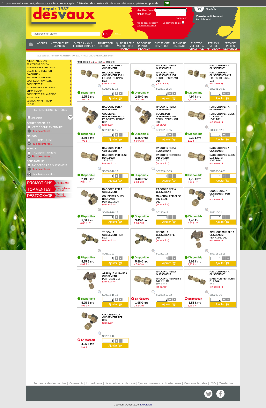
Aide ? (118, 33)
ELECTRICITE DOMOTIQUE (162, 44)
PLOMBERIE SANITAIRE (179, 44)
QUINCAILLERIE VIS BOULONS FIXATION (125, 45)
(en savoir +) (108, 83)
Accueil (54, 55)
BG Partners (145, 404)
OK (167, 3)
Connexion (181, 18)
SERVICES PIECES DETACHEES (230, 45)
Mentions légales (195, 383)
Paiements (76, 383)
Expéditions (94, 383)
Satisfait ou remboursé (120, 383)
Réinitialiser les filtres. (44, 174)
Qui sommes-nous (150, 383)
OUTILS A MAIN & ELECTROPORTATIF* (83, 44)
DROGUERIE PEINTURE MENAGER (144, 45)
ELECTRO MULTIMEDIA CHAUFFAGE (196, 45)
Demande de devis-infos (49, 383)
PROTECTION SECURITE (105, 44)
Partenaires (173, 383)
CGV (213, 383)
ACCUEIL (42, 43)
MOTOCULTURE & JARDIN (60, 44)
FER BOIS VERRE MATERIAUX (213, 45)
